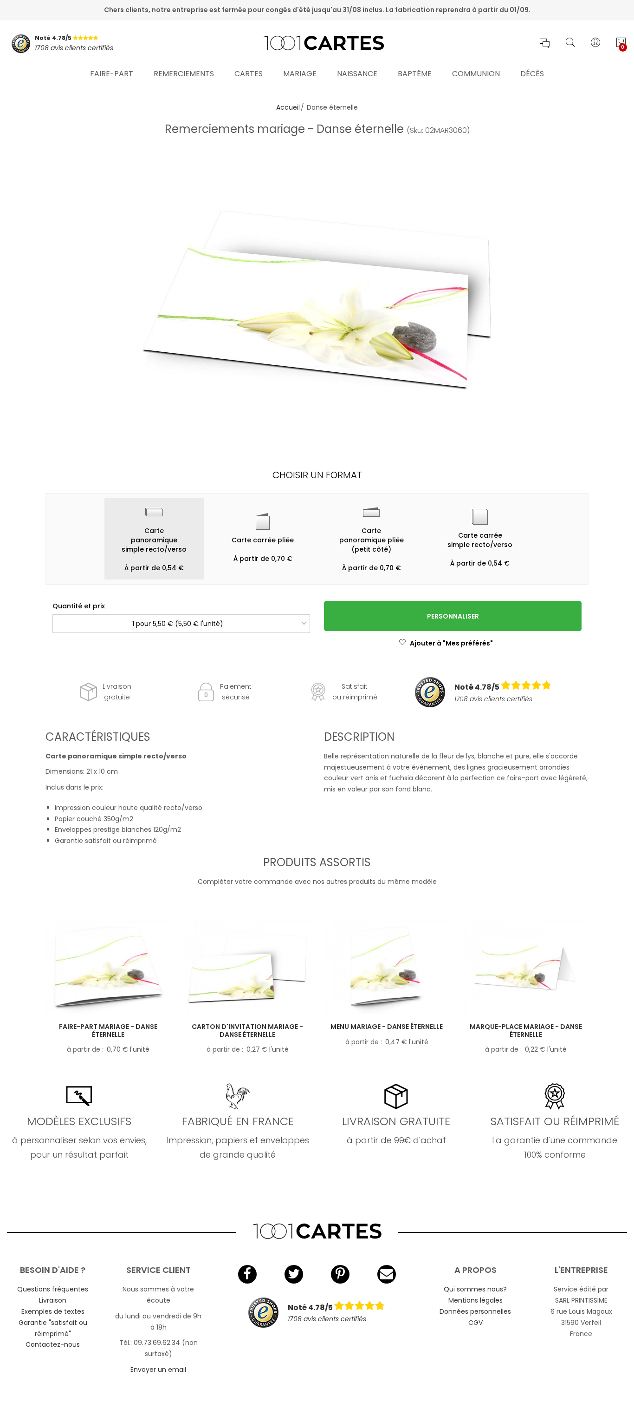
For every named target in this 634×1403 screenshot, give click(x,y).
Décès (532, 73)
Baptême (415, 73)
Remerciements (184, 73)
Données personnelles (475, 1311)
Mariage (300, 73)
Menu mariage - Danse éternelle (386, 1026)
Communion (476, 73)
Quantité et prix (78, 606)
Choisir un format (317, 474)
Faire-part (111, 73)
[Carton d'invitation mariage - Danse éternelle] (247, 967)
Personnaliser (453, 616)
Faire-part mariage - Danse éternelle (108, 1030)
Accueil (288, 107)
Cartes (248, 73)
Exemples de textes (52, 1311)
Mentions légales (475, 1300)
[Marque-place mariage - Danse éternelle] (526, 967)
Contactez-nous (53, 1344)
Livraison (52, 1300)
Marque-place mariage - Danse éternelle (526, 1030)
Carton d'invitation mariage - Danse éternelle (247, 1030)
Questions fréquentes (52, 1289)
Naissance (357, 73)
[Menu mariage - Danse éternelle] (386, 967)
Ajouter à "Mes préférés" (451, 643)
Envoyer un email (158, 1369)
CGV (475, 1322)
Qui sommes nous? (475, 1289)
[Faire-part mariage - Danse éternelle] (108, 967)
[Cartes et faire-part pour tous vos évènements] (316, 43)
